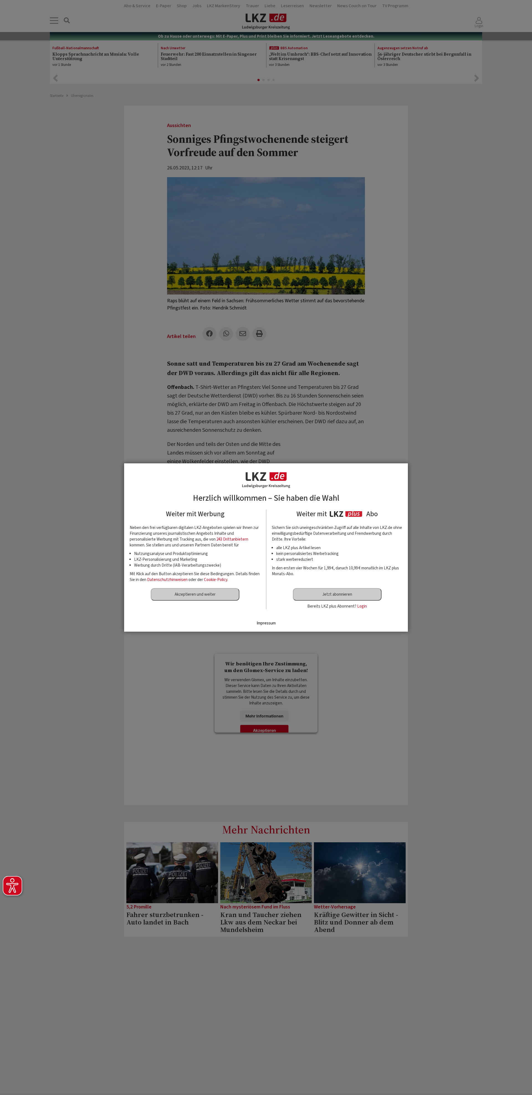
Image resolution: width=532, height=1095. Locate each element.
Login (362, 606)
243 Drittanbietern (232, 539)
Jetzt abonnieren (337, 594)
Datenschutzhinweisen (167, 580)
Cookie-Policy (215, 580)
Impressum (266, 623)
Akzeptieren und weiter (195, 594)
